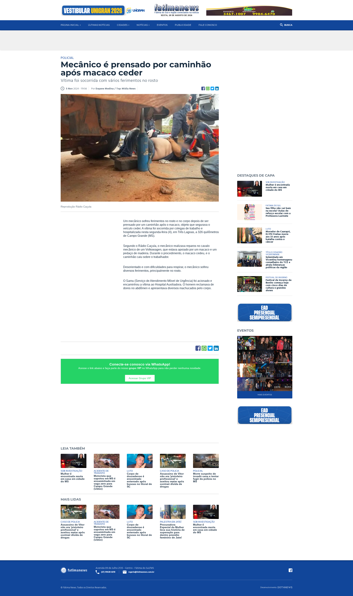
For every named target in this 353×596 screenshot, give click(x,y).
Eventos (162, 25)
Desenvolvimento (268, 587)
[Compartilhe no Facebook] (203, 88)
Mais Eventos (265, 394)
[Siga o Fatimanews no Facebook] (290, 570)
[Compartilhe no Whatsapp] (208, 88)
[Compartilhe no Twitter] (212, 88)
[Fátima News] (176, 9)
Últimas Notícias (99, 25)
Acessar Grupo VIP (140, 378)
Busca (288, 25)
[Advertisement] (88, 275)
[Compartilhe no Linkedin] (217, 88)
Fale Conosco (208, 25)
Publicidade (183, 25)
